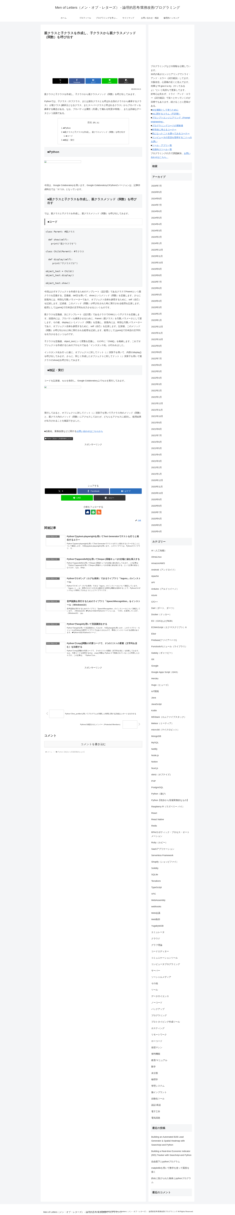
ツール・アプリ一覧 (162, 145)
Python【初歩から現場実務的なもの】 (59, 438)
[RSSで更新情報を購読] (98, 512)
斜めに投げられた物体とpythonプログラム (171, 1180)
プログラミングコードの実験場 (167, 125)
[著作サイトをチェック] (87, 512)
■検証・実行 (68, 140)
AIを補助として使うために (165, 110)
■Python (67, 128)
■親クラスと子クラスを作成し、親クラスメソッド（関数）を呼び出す (94, 132)
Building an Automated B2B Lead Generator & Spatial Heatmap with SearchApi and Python (168, 1141)
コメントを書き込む (93, 744)
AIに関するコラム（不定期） (166, 114)
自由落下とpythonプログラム (165, 1161)
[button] (126, 81)
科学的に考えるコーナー (164, 129)
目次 (90, 122)
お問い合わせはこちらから (89, 431)
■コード (69, 136)
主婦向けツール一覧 (162, 149)
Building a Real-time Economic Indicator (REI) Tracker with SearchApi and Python (171, 1153)
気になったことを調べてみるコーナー (171, 133)
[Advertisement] (93, 58)
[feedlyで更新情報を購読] (93, 512)
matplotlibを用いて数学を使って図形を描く (170, 1170)
